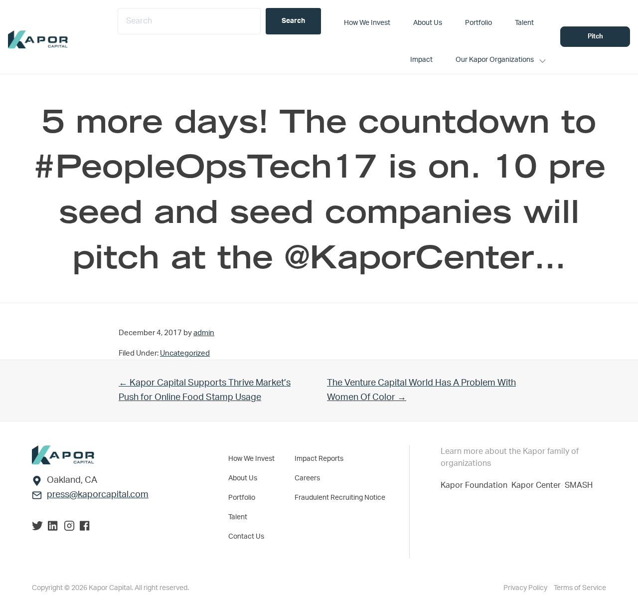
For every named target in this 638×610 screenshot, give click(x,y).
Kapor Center (538, 485)
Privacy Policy (526, 588)
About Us (242, 478)
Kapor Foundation (476, 485)
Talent (237, 517)
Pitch (595, 36)
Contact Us (246, 536)
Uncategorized (185, 353)
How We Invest (251, 458)
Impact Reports (319, 458)
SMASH (579, 485)
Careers (307, 478)
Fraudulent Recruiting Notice (340, 497)
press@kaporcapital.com (98, 494)
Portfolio (241, 497)
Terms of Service (580, 588)
